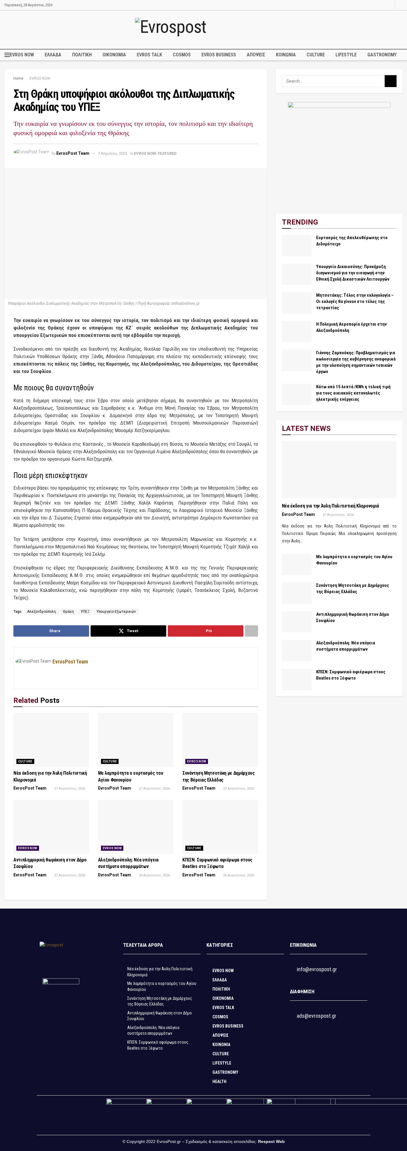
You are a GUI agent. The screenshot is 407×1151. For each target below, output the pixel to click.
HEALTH (219, 1081)
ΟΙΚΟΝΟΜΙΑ (114, 55)
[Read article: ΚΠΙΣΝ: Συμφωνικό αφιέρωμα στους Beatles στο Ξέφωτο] (220, 827)
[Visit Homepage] (203, 29)
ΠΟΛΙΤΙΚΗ (82, 55)
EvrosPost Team (72, 153)
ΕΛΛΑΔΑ (53, 55)
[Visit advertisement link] (339, 153)
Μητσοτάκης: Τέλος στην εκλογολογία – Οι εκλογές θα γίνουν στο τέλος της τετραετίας (355, 301)
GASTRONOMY (382, 55)
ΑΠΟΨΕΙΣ (256, 55)
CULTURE (316, 55)
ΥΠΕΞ (85, 611)
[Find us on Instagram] (389, 5)
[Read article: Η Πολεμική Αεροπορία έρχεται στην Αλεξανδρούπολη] (297, 332)
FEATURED (167, 153)
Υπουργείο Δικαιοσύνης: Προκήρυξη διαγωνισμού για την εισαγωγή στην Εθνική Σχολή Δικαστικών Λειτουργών (352, 273)
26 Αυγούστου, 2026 (154, 875)
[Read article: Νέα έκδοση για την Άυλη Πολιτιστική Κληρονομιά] (51, 740)
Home (18, 78)
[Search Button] (401, 5)
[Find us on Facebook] (382, 5)
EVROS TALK (149, 55)
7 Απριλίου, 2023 (112, 153)
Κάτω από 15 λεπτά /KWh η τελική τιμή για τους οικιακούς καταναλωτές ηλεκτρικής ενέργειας (353, 393)
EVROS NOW (22, 55)
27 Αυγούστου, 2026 (69, 788)
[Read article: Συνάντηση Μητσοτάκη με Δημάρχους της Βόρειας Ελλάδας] (220, 740)
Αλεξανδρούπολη (41, 611)
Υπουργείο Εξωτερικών (116, 611)
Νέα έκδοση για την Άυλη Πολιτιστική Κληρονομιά (330, 506)
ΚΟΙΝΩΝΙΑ (286, 55)
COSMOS (182, 55)
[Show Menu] (7, 55)
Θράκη (68, 611)
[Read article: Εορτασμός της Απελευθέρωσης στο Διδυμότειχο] (297, 245)
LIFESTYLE (346, 55)
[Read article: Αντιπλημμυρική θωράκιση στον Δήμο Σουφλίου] (51, 827)
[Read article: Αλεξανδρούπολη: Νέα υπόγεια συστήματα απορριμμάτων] (136, 827)
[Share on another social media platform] (251, 631)
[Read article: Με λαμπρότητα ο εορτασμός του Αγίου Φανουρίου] (136, 740)
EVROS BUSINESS (218, 55)
